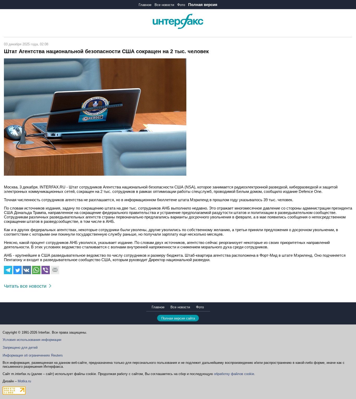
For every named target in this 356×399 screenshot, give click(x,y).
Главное (145, 5)
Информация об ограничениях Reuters (33, 355)
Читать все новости (26, 286)
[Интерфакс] (178, 28)
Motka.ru (24, 381)
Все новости (164, 5)
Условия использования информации (32, 340)
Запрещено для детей (20, 347)
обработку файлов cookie (234, 374)
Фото (181, 5)
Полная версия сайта (178, 318)
